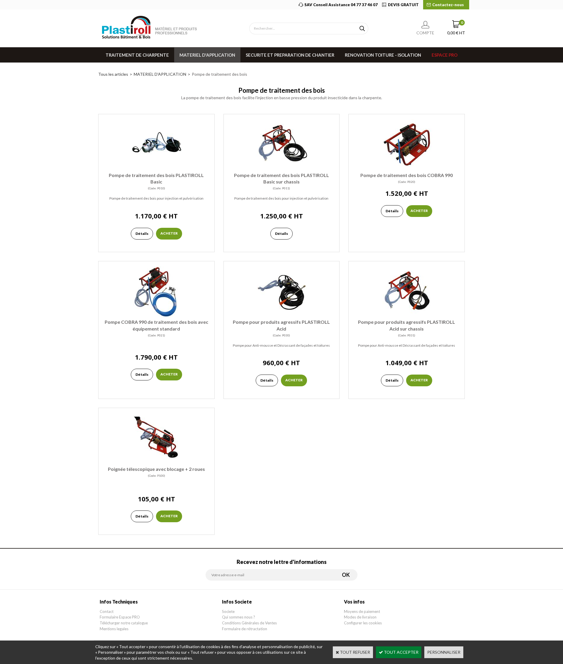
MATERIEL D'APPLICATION (207, 55)
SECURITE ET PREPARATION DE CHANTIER (290, 55)
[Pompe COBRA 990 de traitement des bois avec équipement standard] (156, 316)
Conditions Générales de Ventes (249, 623)
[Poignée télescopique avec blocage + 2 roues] (156, 462)
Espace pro (444, 55)
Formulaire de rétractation (244, 628)
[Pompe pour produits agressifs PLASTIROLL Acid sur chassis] (406, 316)
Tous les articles (113, 74)
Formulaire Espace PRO (120, 617)
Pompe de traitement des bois (219, 74)
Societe (228, 611)
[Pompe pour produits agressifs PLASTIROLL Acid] (281, 316)
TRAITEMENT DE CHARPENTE (137, 55)
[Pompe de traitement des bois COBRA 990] (406, 168)
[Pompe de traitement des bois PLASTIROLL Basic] (156, 168)
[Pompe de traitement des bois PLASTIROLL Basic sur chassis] (281, 168)
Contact (106, 611)
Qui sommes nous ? (238, 617)
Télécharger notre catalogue (124, 623)
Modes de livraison (360, 617)
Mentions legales (114, 628)
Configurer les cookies (363, 623)
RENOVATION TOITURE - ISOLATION (383, 55)
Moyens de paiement (362, 611)
